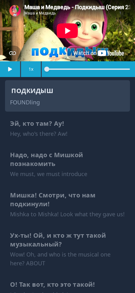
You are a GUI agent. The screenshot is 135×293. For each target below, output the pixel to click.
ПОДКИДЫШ (32, 90)
